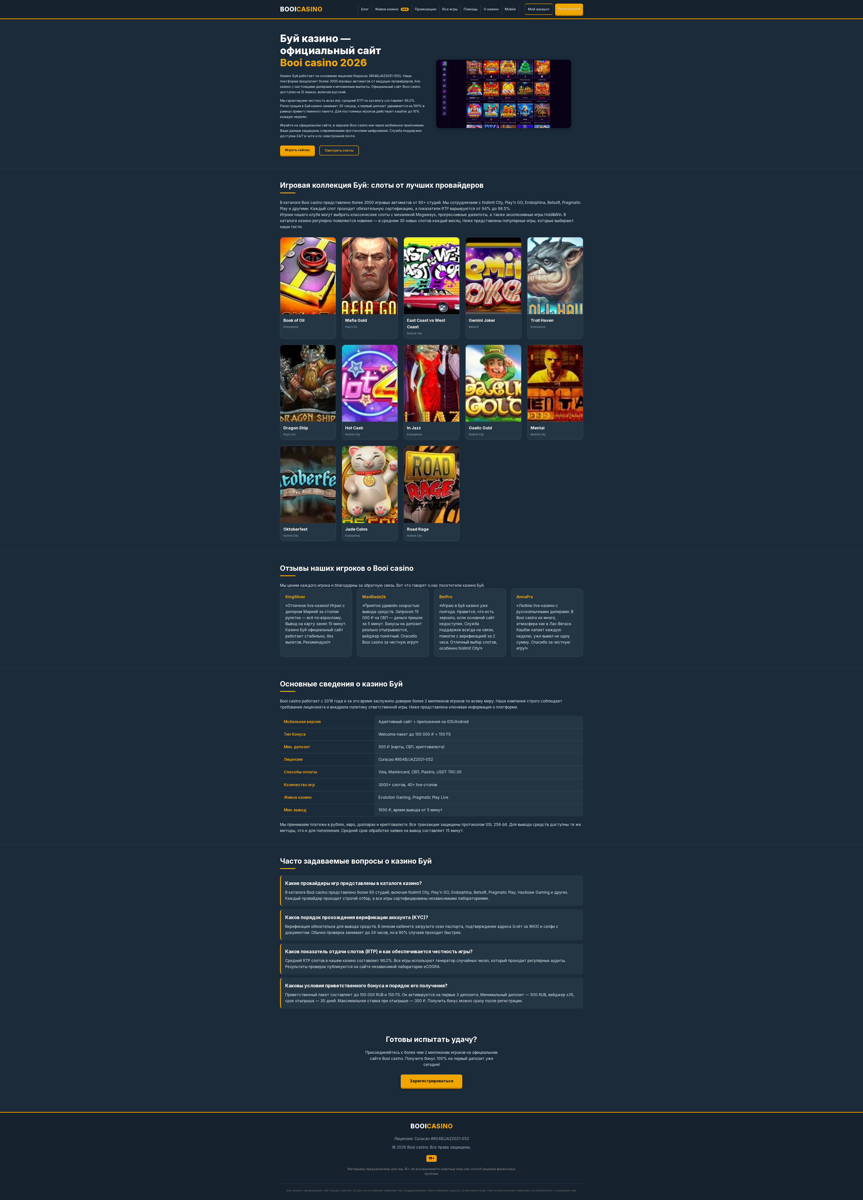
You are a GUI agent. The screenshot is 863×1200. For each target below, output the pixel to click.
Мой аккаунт (539, 9)
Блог (365, 9)
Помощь (471, 9)
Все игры (450, 9)
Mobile (510, 9)
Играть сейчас (297, 150)
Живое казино (391, 9)
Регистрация (569, 9)
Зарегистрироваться (431, 1081)
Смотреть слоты (339, 150)
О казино (491, 9)
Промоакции (425, 9)
